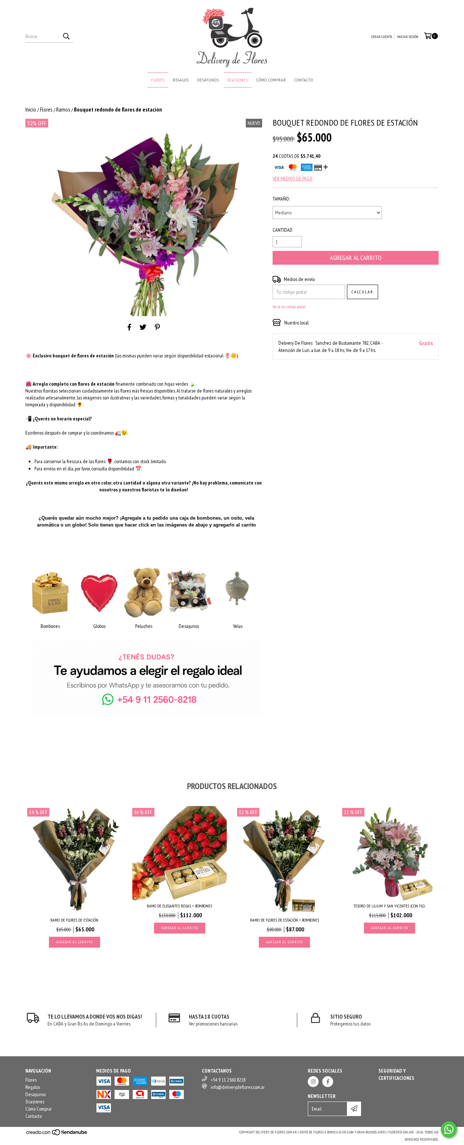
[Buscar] (66, 36)
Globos (99, 626)
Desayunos (208, 80)
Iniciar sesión (407, 36)
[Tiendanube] (57, 1134)
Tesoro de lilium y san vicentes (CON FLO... (389, 906)
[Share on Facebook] (129, 327)
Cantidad (283, 230)
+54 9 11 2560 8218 (228, 1080)
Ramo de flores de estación (74, 920)
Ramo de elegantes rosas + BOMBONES (179, 906)
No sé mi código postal (289, 306)
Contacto (303, 80)
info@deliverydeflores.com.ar (238, 1087)
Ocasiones (237, 80)
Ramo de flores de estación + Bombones (284, 920)
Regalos (181, 80)
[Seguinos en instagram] (313, 1081)
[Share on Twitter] (143, 327)
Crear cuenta (381, 36)
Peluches (143, 626)
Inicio (30, 109)
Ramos (63, 109)
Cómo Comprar (271, 80)
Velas (238, 626)
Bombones (50, 626)
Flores (158, 80)
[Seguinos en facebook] (327, 1081)
